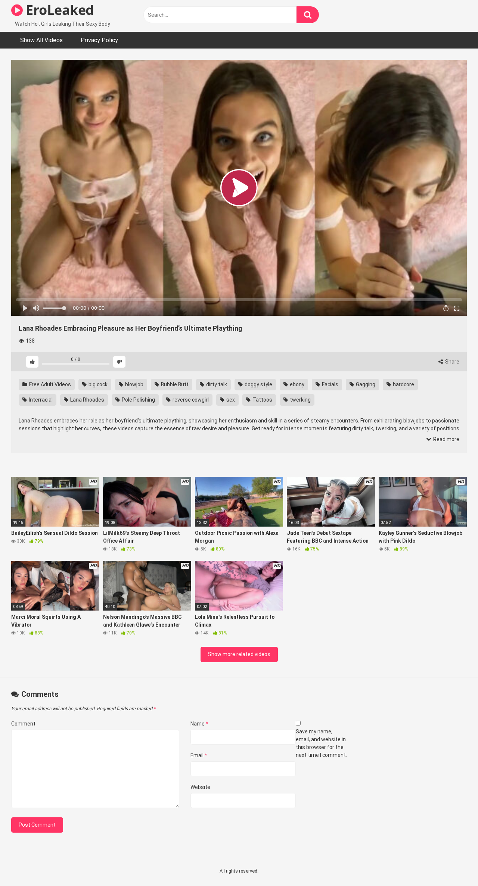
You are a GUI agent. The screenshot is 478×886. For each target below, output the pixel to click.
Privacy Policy (99, 40)
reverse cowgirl (190, 400)
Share (451, 362)
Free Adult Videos (49, 384)
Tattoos (261, 400)
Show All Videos (41, 40)
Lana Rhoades (86, 400)
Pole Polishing (138, 400)
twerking (300, 400)
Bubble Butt (174, 384)
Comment (23, 724)
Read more (445, 439)
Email (198, 755)
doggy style (257, 384)
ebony (296, 384)
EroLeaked (58, 10)
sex (230, 400)
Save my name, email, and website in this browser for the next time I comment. (321, 743)
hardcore (403, 384)
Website (200, 787)
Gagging (365, 384)
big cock (97, 384)
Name (199, 724)
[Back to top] (453, 863)
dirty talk (216, 384)
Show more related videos (239, 654)
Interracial (40, 400)
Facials (329, 384)
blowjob (133, 384)
